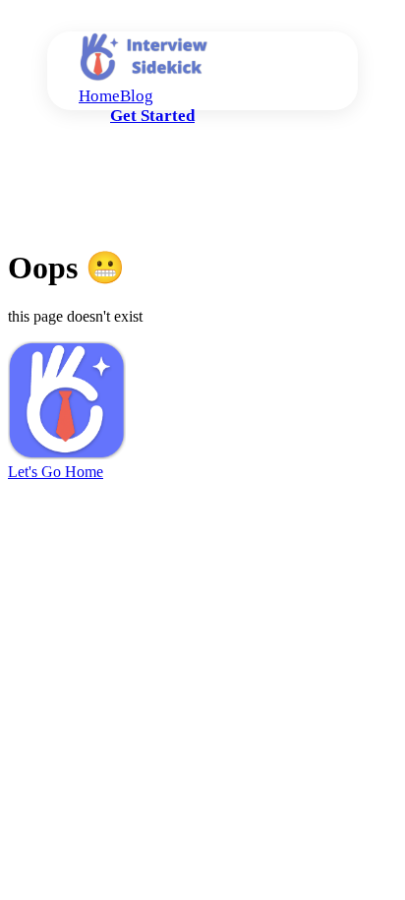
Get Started (152, 115)
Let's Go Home (55, 471)
